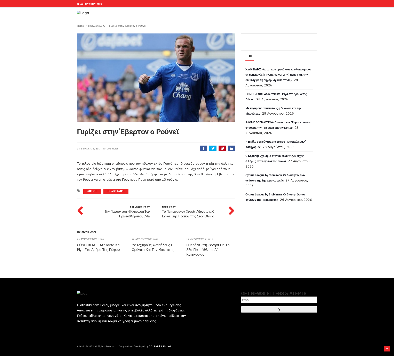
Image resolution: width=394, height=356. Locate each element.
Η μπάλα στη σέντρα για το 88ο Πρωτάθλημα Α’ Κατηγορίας (207, 249)
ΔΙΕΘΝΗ (92, 191)
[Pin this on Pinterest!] (222, 148)
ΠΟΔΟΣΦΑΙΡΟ (96, 25)
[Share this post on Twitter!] (212, 148)
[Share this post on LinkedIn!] (231, 148)
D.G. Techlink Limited (160, 346)
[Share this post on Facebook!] (203, 148)
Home (80, 25)
